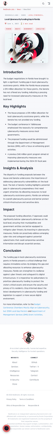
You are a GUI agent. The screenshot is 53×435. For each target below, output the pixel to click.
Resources (14, 375)
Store (14, 384)
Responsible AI (33, 405)
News (23, 15)
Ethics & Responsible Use (16, 405)
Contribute (34, 380)
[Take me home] (6, 3)
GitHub (34, 362)
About (14, 362)
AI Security (14, 380)
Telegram (34, 371)
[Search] (43, 3)
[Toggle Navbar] (49, 3)
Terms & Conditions (27, 399)
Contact (34, 375)
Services (14, 366)
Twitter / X (34, 366)
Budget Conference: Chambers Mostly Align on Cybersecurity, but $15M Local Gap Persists (26, 308)
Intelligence (15, 371)
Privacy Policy (11, 399)
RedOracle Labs (11, 15)
